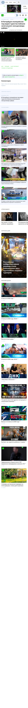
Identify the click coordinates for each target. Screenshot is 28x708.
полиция (7, 66)
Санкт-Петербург (15, 66)
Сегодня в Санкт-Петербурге (15, 30)
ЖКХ (2, 66)
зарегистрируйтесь (10, 77)
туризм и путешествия (7, 68)
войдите (21, 75)
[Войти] (23, 15)
